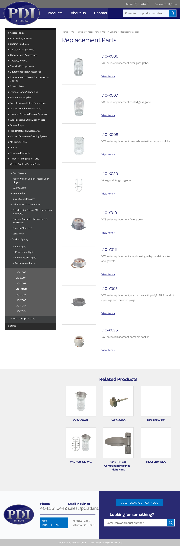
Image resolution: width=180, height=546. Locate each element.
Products (55, 12)
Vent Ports (18, 233)
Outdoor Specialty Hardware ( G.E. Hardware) (30, 220)
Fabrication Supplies (20, 97)
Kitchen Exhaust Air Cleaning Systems (29, 136)
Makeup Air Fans (18, 141)
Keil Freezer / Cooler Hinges (26, 204)
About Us (78, 12)
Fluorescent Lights (24, 252)
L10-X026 (21, 294)
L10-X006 (21, 272)
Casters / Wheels (18, 60)
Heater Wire (19, 193)
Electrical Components (22, 66)
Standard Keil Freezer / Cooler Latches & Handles (32, 211)
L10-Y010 (21, 305)
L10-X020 (21, 288)
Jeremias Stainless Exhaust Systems (28, 114)
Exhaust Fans (17, 86)
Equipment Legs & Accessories (25, 71)
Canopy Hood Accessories (23, 55)
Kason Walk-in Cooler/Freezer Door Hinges (31, 180)
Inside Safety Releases (24, 198)
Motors (13, 147)
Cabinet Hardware (19, 43)
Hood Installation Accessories (25, 130)
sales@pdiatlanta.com (89, 508)
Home (65, 31)
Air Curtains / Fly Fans (21, 38)
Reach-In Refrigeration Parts (24, 158)
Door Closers (19, 187)
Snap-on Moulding (22, 228)
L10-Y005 (21, 300)
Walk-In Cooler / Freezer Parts (25, 164)
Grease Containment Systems (25, 108)
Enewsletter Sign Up (165, 4)
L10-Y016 (20, 311)
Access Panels (17, 32)
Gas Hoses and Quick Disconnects (27, 119)
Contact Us (103, 12)
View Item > (108, 76)
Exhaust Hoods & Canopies (24, 91)
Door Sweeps (19, 173)
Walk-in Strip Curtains (24, 318)
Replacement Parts (25, 263)
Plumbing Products (20, 153)
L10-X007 (21, 277)
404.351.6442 (137, 4)
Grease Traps (17, 125)
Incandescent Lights (25, 257)
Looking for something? (132, 514)
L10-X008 (21, 283)
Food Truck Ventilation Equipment (28, 103)
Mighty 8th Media (113, 542)
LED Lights (20, 246)
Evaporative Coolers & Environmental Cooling (29, 79)
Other (13, 325)
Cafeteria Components (22, 49)
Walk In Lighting (20, 239)
